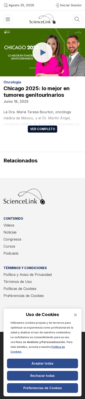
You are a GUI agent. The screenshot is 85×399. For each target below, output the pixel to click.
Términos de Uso (17, 281)
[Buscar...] (7, 19)
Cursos (9, 246)
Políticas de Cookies (19, 288)
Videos (8, 225)
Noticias (10, 232)
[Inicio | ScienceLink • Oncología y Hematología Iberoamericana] (42, 22)
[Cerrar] (75, 314)
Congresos (12, 239)
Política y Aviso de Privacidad (27, 274)
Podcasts (11, 253)
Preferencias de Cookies (23, 295)
